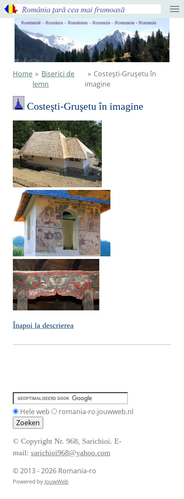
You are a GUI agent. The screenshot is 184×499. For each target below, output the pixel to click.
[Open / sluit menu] (174, 9)
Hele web (35, 411)
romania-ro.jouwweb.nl (96, 411)
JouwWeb (56, 481)
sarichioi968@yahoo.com (70, 452)
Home (23, 73)
